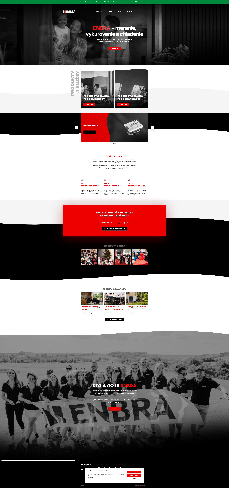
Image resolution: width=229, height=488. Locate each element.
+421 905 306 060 (149, 6)
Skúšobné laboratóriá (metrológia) (122, 465)
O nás (64, 6)
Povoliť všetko (134, 472)
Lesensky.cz (145, 485)
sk (154, 11)
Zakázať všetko (134, 475)
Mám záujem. (138, 1)
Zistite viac (115, 48)
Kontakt (129, 11)
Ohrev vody (100, 465)
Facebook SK (82, 469)
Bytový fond (118, 467)
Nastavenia (134, 478)
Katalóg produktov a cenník (90, 6)
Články (78, 6)
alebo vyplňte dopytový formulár (115, 228)
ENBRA (86, 464)
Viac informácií (90, 477)
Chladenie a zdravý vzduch (104, 467)
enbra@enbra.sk (161, 6)
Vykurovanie (101, 464)
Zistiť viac (90, 104)
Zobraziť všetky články (115, 319)
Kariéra (71, 6)
